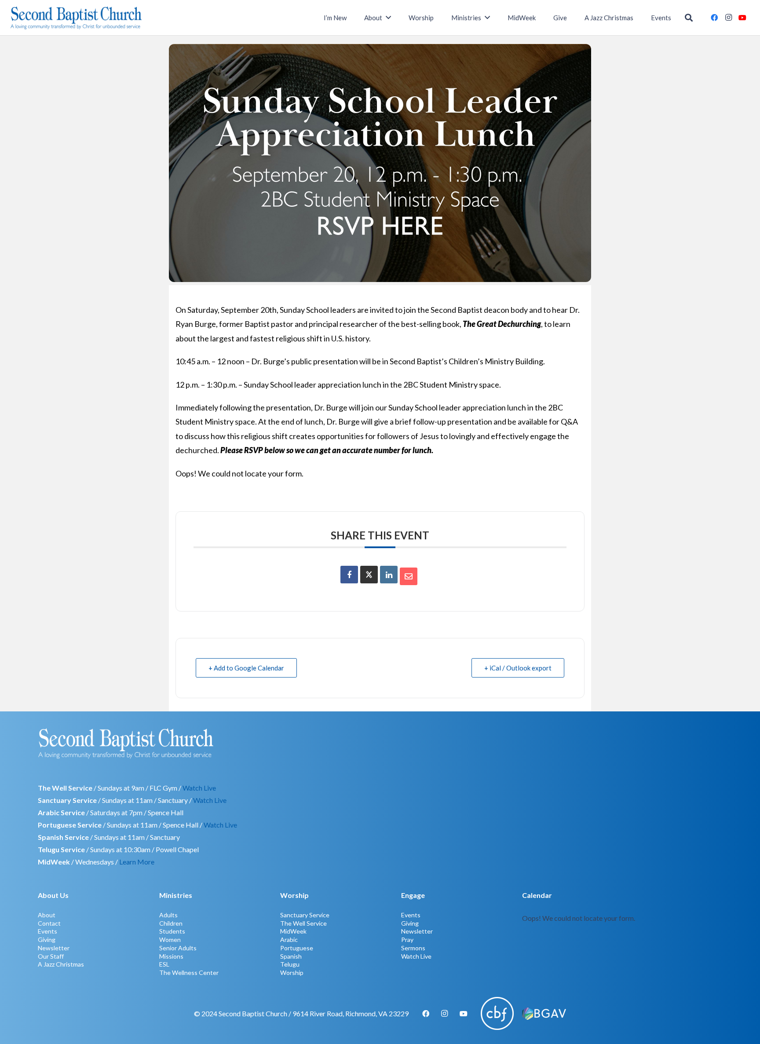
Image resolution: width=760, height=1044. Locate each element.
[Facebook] (714, 18)
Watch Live (199, 788)
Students (172, 931)
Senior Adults (178, 948)
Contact (49, 923)
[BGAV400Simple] (544, 1013)
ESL (164, 964)
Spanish (291, 956)
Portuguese (296, 948)
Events (47, 931)
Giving (46, 939)
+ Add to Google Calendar (246, 668)
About (46, 915)
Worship (291, 972)
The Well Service (303, 923)
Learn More (136, 861)
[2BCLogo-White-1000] (380, 743)
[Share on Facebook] (349, 574)
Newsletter (53, 948)
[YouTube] (742, 18)
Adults (168, 915)
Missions (171, 956)
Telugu (290, 964)
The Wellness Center (189, 972)
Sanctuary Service (304, 915)
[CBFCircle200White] (497, 1013)
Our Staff (51, 956)
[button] (689, 18)
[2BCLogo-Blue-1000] (76, 17)
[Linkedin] (389, 574)
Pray (407, 939)
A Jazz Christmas (61, 964)
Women (170, 939)
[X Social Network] (369, 574)
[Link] (622, 932)
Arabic (289, 939)
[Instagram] (728, 18)
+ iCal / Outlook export (518, 668)
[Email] (408, 576)
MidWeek (293, 931)
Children (171, 923)
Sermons (413, 948)
